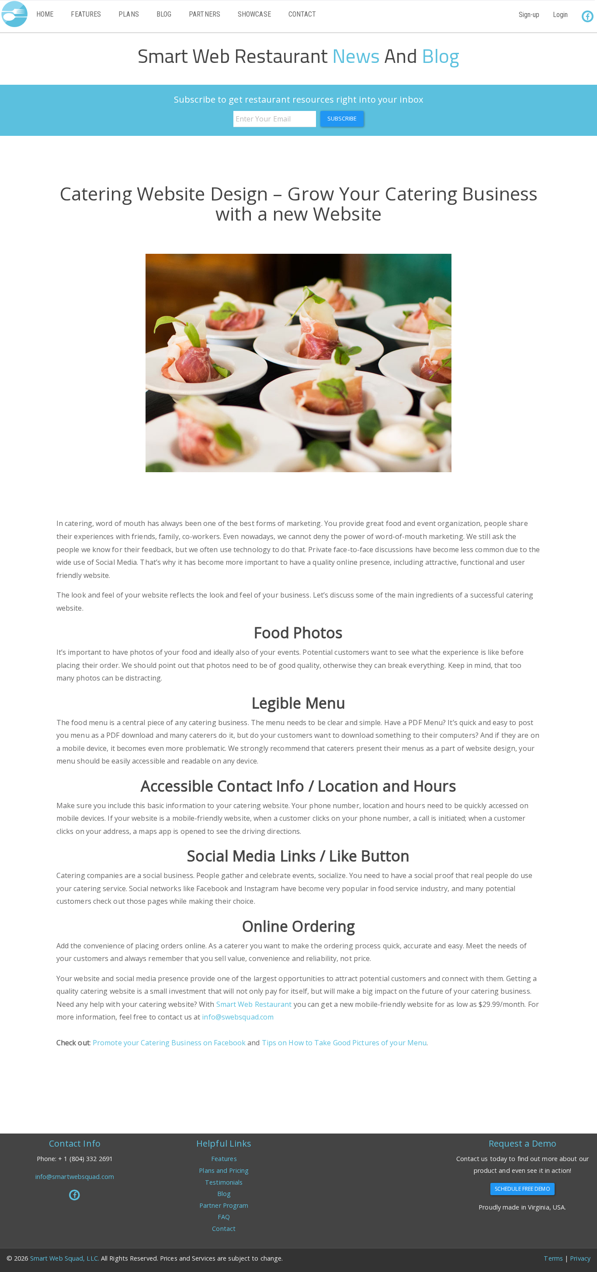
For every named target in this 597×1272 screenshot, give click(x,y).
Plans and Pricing (224, 1170)
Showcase (254, 14)
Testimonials (224, 1182)
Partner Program (224, 1205)
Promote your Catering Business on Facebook (169, 1042)
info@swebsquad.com (238, 1017)
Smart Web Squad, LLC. (65, 1258)
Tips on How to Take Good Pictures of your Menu (344, 1042)
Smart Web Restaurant (254, 1004)
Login (560, 14)
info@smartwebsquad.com (74, 1176)
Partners (204, 14)
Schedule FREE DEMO (522, 1188)
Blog (163, 14)
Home (44, 14)
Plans (128, 14)
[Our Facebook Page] (74, 1195)
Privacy (580, 1258)
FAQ (224, 1217)
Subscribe (342, 118)
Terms (553, 1258)
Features (86, 14)
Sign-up (529, 14)
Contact (302, 14)
